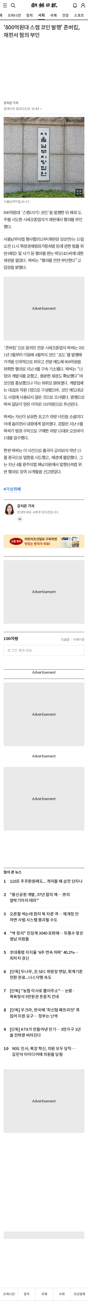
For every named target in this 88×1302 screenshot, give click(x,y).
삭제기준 (78, 640)
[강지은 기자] (9, 509)
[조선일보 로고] (44, 5)
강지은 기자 (11, 103)
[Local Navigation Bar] (5, 5)
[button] (5, 5)
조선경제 (79, 1294)
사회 (62, 1294)
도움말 (65, 640)
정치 (26, 1294)
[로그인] (83, 5)
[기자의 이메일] (20, 520)
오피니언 (8, 1294)
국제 (44, 1294)
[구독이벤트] (44, 541)
